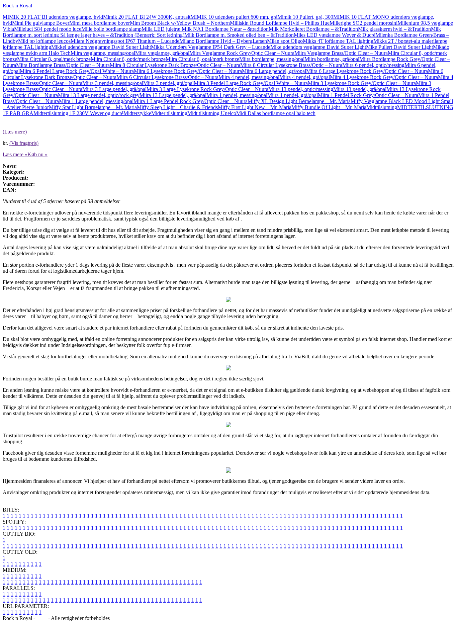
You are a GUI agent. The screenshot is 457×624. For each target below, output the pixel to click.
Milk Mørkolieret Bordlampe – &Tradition (313, 29)
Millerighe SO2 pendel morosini (363, 23)
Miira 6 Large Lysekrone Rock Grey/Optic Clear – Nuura (367, 71)
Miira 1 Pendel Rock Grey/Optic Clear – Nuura (368, 95)
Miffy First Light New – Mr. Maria (254, 107)
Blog (41, 618)
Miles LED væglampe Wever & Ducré (334, 35)
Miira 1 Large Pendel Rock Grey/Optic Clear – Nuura (190, 101)
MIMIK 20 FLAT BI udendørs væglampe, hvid (53, 17)
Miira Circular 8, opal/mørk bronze (54, 59)
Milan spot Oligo (285, 41)
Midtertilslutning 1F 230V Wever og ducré (78, 113)
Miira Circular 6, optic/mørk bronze (128, 59)
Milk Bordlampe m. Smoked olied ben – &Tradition (239, 35)
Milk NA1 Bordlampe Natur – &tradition (225, 29)
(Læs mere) (15, 132)
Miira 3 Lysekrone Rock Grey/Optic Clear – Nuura (362, 83)
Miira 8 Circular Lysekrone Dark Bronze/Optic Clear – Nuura (175, 65)
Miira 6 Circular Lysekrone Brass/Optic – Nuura (167, 77)
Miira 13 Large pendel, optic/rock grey (99, 95)
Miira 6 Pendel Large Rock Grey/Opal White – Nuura (77, 71)
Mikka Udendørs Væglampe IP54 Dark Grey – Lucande (210, 47)
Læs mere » (15, 154)
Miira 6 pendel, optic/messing (373, 65)
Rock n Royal (17, 5)
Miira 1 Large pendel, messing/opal (96, 101)
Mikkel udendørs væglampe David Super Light (101, 47)
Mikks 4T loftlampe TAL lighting (338, 41)
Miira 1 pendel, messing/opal (236, 95)
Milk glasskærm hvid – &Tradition (394, 29)
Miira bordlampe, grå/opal (331, 59)
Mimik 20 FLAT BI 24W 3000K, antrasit (146, 17)
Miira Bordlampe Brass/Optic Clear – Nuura (63, 65)
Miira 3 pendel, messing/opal (112, 83)
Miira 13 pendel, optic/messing (300, 89)
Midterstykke (137, 113)
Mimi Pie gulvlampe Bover (40, 23)
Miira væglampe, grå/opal (162, 53)
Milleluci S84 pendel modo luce (47, 29)
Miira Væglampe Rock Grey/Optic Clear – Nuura (241, 53)
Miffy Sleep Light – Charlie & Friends (177, 107)
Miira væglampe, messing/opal (103, 53)
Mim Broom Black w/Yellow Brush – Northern (180, 23)
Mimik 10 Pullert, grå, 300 (305, 17)
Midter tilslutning (169, 113)
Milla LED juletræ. (162, 29)
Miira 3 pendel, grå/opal (168, 83)
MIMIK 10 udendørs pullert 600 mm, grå (233, 17)
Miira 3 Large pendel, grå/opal (114, 89)
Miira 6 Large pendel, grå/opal (274, 71)
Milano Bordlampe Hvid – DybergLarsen (223, 41)
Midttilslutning (381, 107)
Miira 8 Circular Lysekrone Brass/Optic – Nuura (291, 65)
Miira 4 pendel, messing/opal (248, 77)
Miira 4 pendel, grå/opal (304, 77)
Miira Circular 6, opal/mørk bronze (202, 59)
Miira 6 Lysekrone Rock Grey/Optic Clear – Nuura (188, 71)
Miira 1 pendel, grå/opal (292, 95)
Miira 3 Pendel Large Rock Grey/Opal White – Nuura (251, 83)
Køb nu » (37, 154)
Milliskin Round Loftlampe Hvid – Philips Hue (280, 23)
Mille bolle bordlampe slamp (111, 29)
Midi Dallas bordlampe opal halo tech (275, 113)
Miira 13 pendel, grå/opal (359, 89)
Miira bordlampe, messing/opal (271, 59)
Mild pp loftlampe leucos (44, 41)
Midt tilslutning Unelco (211, 113)
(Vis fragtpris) (23, 143)
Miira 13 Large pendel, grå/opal (173, 95)
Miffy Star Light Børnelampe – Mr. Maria (93, 107)
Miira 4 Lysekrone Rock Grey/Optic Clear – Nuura (384, 77)
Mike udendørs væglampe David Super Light (318, 47)
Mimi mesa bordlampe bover (99, 23)
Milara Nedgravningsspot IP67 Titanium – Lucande (125, 41)
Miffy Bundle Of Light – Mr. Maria (328, 107)
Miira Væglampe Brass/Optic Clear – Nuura (341, 53)
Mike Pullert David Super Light (399, 47)
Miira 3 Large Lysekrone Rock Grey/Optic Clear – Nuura (207, 89)
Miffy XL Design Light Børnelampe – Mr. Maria (299, 101)
